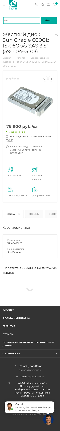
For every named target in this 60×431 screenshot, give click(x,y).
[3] (12, 79)
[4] (15, 79)
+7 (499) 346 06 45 (30, 366)
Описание (13, 214)
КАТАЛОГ (8, 310)
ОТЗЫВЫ (8, 334)
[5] (17, 79)
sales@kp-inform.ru (32, 376)
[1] (7, 79)
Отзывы (34, 214)
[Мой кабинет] (48, 5)
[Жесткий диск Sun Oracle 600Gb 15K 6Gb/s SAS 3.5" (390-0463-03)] (30, 101)
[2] (9, 79)
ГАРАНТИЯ (9, 326)
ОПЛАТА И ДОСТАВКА (16, 318)
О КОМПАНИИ (11, 353)
